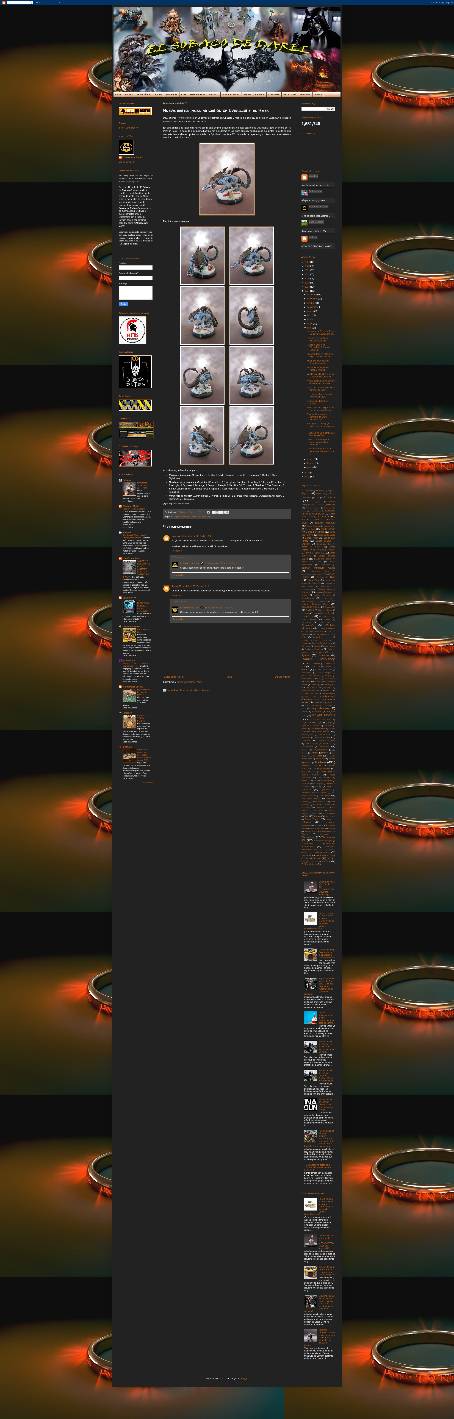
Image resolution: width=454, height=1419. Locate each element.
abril (309, 328)
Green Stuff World (310, 676)
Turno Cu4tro (312, 819)
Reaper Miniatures (309, 772)
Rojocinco (305, 781)
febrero (311, 463)
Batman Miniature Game (318, 567)
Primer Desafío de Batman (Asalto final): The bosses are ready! (326, 1104)
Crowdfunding (308, 598)
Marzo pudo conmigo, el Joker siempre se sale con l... (321, 426)
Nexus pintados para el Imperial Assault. (318, 368)
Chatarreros (306, 589)
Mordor (321, 740)
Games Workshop (318, 659)
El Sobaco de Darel (189, 563)
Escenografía (307, 625)
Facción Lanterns (309, 640)
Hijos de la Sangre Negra (319, 687)
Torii (306, 816)
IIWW (314, 696)
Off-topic (315, 753)
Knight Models (323, 715)
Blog (332, 576)
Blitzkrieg (320, 577)
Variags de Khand (317, 828)
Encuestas (306, 622)
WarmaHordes (197, 94)
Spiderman (325, 790)
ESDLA (158, 94)
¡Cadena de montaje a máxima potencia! (317, 339)
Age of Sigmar (144, 94)
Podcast (305, 766)
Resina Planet (309, 775)
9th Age (319, 490)
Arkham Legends (313, 508)
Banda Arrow (329, 526)
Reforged (127, 713)
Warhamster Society (133, 687)
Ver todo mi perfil (127, 162)
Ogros (325, 753)
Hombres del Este (309, 693)
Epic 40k (325, 622)
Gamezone (315, 664)
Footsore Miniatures (314, 649)
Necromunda (307, 746)
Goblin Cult (315, 667)
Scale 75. (305, 784)
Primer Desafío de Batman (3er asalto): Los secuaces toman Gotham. (326, 1046)
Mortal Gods (289, 94)
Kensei (304, 711)
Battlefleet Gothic (320, 571)
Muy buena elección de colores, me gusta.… (310, 185)
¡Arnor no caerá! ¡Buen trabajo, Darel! (307, 200)
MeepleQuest (306, 735)
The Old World (321, 807)
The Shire (318, 810)
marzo (310, 459)
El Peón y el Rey (131, 558)
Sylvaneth (317, 804)
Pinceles (307, 763)
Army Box (328, 508)
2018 (307, 287)
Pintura (318, 94)
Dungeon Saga (325, 610)
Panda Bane (306, 759)
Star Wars (213, 94)
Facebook (327, 640)
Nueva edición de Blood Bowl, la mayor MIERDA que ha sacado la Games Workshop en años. (319, 921)
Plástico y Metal (131, 506)
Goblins (328, 667)
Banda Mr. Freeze (311, 547)
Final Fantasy (329, 646)
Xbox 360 (313, 861)
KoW (183, 94)
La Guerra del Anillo (321, 720)
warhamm (324, 834)
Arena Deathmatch (327, 505)
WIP (328, 858)
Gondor (305, 669)
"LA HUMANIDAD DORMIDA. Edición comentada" (143, 605)
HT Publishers (328, 693)
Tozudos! (127, 480)
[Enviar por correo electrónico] (214, 512)
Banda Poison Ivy (315, 553)
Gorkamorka (306, 673)
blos (326, 580)
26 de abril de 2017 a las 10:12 (220, 607)
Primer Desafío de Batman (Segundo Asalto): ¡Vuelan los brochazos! (326, 1075)
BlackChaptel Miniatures (311, 574)
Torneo (317, 816)
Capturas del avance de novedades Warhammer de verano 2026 (144, 755)
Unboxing (306, 822)
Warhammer (308, 837)
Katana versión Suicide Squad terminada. (318, 362)
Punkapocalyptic (231, 94)
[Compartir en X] (220, 512)
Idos (306, 696)
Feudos (317, 646)
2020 (307, 278)
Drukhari (310, 610)
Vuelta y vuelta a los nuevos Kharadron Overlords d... (320, 375)
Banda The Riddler (323, 559)
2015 (307, 476)
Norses (304, 750)
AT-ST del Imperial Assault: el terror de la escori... (321, 388)
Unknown (176, 536)
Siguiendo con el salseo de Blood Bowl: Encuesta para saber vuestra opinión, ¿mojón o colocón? (319, 986)
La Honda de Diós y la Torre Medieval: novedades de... (321, 332)
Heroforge (316, 685)
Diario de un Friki (131, 626)
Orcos (319, 756)
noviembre (312, 298)
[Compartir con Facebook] (224, 512)
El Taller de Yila (325, 616)
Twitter (328, 819)
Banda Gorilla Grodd (326, 535)
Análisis (329, 497)
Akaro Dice (320, 494)
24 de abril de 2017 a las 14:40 (197, 536)
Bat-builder (325, 565)
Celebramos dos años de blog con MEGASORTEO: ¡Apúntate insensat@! (327, 888)
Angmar (316, 502)
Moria (332, 741)
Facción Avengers (314, 631)
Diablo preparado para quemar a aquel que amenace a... (318, 442)
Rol (315, 781)
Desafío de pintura (310, 607)
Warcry (304, 834)
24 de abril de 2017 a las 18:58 (220, 563)
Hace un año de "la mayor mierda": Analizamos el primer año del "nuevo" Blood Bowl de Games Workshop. (319, 1138)
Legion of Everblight (182, 517)
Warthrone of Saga (325, 855)
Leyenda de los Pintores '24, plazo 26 (143, 692)
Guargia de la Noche (326, 679)
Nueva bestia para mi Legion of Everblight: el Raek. (321, 382)
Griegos (328, 676)
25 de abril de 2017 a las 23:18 (194, 586)
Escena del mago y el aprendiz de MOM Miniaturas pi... (317, 417)
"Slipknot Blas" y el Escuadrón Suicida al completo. (318, 347)
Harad (307, 681)
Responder (177, 551)
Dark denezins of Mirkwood (314, 601)
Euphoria (259, 94)
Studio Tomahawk (319, 802)
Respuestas (180, 557)
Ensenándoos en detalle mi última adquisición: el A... (320, 355)
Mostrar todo (148, 782)
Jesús (175, 586)
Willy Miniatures (314, 858)
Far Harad (305, 646)
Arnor (303, 511)
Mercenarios (324, 734)
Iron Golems (318, 702)
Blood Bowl (171, 94)
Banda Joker (311, 538)
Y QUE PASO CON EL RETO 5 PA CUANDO (310, 246)
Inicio (118, 94)
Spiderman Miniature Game (313, 793)
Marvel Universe (318, 728)
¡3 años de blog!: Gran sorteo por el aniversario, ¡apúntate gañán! (327, 953)
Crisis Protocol (322, 595)
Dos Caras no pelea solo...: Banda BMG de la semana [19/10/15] (318, 1167)
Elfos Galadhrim (309, 619)
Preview (317, 765)
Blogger (244, 1378)
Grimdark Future (308, 679)
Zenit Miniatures (309, 864)
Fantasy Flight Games (322, 643)
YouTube (326, 861)
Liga (330, 723)
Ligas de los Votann (310, 726)
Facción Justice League (321, 637)
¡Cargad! (127, 532)
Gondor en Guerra (323, 670)
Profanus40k (129, 660)
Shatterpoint (318, 784)
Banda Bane (310, 529)
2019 (307, 283)
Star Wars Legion (310, 798)
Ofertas (304, 753)
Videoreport (327, 831)
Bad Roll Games (310, 519)
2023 (307, 266)
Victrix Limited (311, 831)
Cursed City (327, 598)
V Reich (319, 825)
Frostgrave (273, 94)
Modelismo (305, 738)
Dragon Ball (330, 607)
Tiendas (315, 813)
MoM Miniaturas (322, 737)
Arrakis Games (315, 511)
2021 (307, 274)
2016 (307, 472)
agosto (310, 311)
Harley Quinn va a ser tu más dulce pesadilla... (321, 434)
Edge (315, 613)
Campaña (316, 583)
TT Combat (330, 816)
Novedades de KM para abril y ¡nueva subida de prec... (320, 408)
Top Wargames (329, 813)
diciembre (312, 294)
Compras (305, 592)
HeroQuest (305, 94)
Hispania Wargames (310, 690)
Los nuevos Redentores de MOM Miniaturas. (320, 395)
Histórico (327, 690)
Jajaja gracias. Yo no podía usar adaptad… (310, 216)
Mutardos (327, 743)
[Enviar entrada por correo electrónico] (208, 512)
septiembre (313, 307)
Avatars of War (324, 516)
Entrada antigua (282, 677)
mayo (310, 323)
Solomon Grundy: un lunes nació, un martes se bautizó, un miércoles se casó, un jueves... (319, 1337)
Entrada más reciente (174, 677)
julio (309, 315)
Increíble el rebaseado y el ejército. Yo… (308, 231)
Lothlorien (328, 726)
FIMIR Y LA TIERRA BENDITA (142, 718)
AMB (317, 498)
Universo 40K (129, 598)
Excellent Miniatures (326, 628)
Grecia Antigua (324, 673)
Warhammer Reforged (323, 841)
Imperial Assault (327, 696)
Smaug (318, 787)
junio (309, 319)
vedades (331, 828)
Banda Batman (328, 529)
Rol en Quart (326, 781)
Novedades (320, 749)
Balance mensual (325, 522)
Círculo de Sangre (324, 589)
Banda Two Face (311, 562)
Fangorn (304, 643)
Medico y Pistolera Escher (134, 509)
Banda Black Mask (315, 532)
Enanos (327, 619)
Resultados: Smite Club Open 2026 (142, 485)
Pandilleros (320, 759)
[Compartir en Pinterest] (227, 512)
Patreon (332, 759)
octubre (311, 303)
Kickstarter (317, 711)
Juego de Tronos (313, 705)
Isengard (331, 702)
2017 (307, 291)
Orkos (329, 756)
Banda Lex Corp (324, 544)
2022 (307, 270)
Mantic (304, 728)
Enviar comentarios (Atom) (189, 682)
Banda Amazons (314, 526)
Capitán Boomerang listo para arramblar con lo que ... (320, 451)
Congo (318, 592)
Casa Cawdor (326, 586)
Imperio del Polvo (313, 699)
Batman (247, 94)
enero (310, 467)
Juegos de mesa (320, 708)
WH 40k (129, 94)
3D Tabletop (306, 490)
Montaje (306, 740)
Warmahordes (205, 517)
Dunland (305, 613)
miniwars (127, 747)
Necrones (324, 746)
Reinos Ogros (326, 772)
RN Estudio (324, 778)
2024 (307, 262)
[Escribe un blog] (217, 512)
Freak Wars (318, 652)
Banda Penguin (327, 550)
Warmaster (306, 855)
